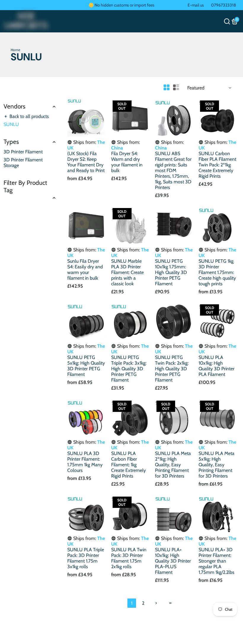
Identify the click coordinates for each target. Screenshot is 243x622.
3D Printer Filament (23, 152)
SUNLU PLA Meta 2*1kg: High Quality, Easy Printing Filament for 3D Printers (173, 465)
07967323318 (223, 5)
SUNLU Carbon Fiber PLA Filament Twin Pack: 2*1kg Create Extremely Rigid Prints (217, 165)
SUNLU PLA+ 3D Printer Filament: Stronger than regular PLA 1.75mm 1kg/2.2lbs (216, 561)
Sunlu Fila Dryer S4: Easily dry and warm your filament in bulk (85, 269)
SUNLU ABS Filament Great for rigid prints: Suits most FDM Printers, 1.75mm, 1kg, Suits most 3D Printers (173, 170)
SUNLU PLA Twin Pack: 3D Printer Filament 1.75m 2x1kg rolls (128, 558)
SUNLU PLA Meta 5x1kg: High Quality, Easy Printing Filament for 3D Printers (216, 465)
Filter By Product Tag (25, 186)
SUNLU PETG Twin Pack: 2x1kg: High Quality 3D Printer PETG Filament (171, 369)
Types (11, 141)
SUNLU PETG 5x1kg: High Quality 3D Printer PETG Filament (86, 366)
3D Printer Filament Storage (23, 162)
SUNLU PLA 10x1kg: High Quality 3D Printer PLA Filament (216, 366)
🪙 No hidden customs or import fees (121, 5)
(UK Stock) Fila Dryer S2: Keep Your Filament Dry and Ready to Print (86, 162)
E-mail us (196, 5)
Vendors (14, 106)
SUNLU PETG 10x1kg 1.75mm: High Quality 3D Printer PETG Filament (171, 272)
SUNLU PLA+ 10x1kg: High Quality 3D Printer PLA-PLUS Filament (173, 561)
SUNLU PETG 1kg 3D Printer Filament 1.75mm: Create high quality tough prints (217, 272)
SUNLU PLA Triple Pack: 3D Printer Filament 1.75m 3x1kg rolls (85, 558)
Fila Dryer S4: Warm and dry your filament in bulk (127, 162)
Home (15, 50)
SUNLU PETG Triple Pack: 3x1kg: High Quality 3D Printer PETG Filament (128, 369)
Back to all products (28, 116)
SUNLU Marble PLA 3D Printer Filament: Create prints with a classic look (127, 272)
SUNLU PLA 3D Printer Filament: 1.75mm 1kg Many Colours (85, 462)
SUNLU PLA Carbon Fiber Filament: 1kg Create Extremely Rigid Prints (128, 465)
